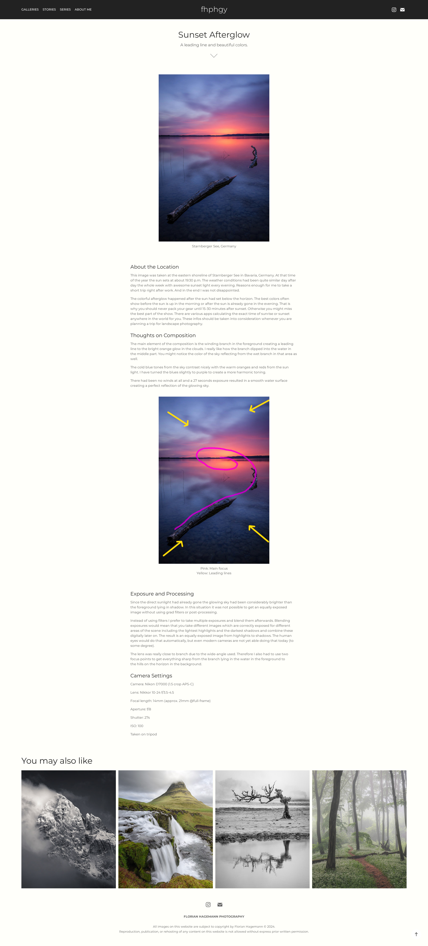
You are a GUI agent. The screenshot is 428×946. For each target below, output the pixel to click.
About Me (83, 9)
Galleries (30, 9)
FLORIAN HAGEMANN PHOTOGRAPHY (214, 916)
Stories (49, 9)
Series (65, 9)
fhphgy (214, 10)
